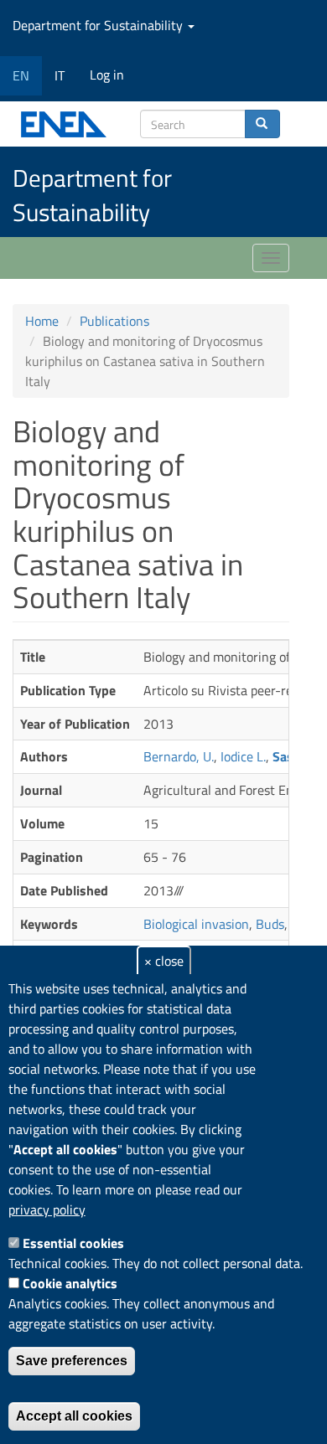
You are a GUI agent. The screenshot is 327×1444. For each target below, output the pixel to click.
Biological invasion (196, 924)
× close (164, 961)
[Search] (262, 124)
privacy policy (47, 1209)
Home (42, 321)
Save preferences (71, 1361)
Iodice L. (243, 756)
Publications (114, 321)
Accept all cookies (74, 1416)
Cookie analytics (70, 1283)
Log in (107, 74)
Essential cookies (73, 1243)
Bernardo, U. (178, 756)
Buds (270, 924)
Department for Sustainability (99, 25)
